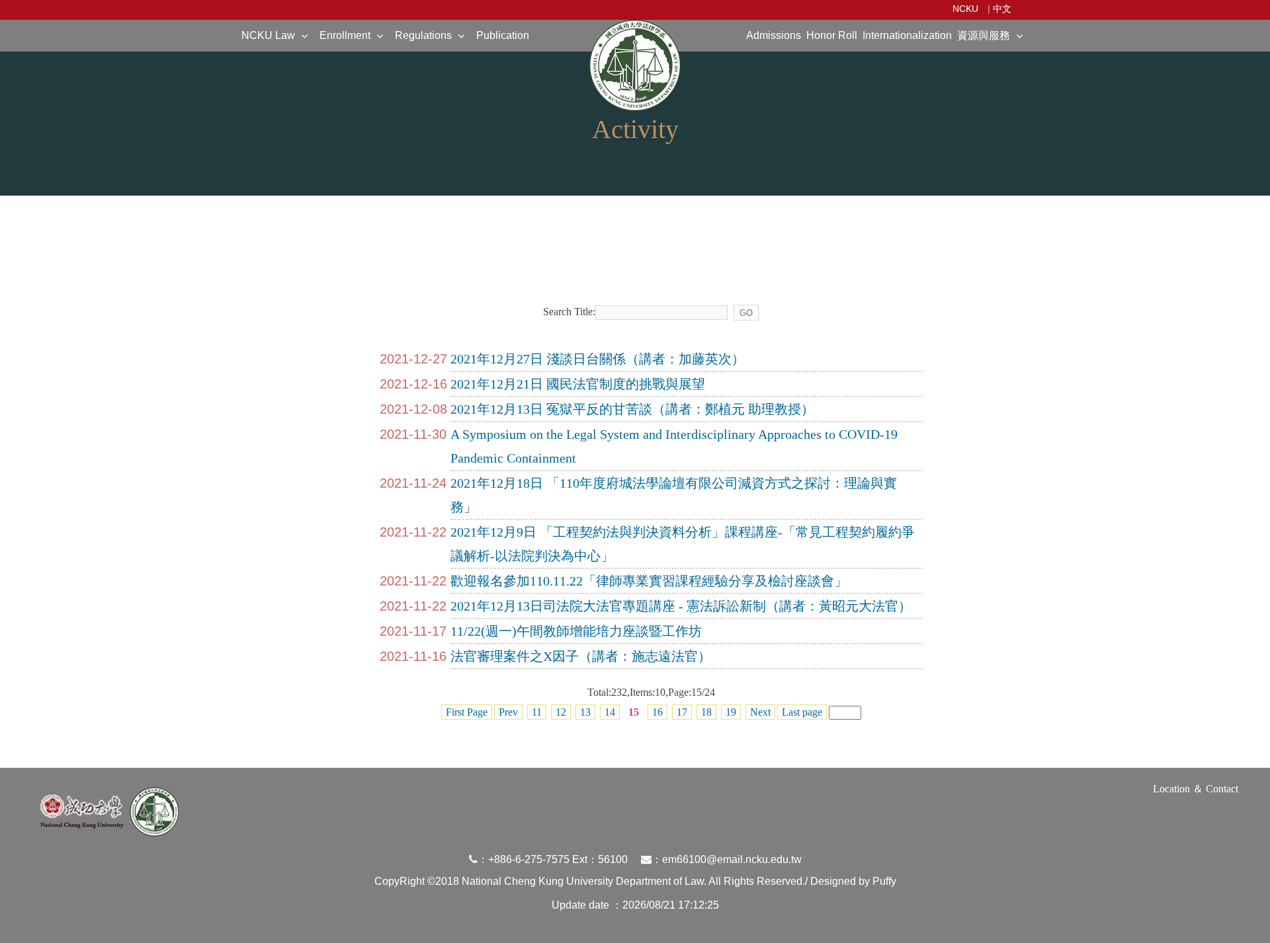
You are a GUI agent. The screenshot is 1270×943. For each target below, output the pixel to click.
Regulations (423, 35)
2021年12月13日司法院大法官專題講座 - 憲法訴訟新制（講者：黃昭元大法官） (680, 606)
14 (610, 712)
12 (561, 712)
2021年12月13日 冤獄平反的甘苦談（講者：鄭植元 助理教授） (632, 409)
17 (682, 712)
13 (585, 712)
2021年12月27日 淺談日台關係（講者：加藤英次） (597, 359)
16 (657, 712)
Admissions (773, 35)
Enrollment (344, 35)
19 (731, 712)
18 (706, 712)
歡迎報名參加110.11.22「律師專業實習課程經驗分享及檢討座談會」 (648, 581)
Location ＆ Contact (1195, 788)
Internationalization (907, 35)
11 (537, 712)
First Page (466, 712)
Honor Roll (831, 35)
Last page (802, 712)
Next (760, 712)
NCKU (965, 8)
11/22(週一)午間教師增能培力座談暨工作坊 (576, 631)
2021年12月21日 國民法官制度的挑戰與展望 (577, 384)
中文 (1002, 8)
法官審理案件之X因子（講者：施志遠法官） (580, 656)
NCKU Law (268, 35)
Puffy (884, 881)
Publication (502, 35)
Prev (508, 712)
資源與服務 (983, 35)
